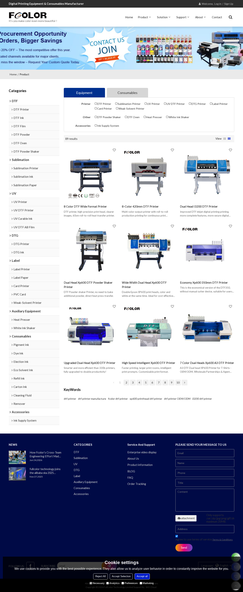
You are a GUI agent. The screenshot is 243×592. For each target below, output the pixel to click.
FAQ (130, 477)
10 (178, 382)
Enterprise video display (141, 452)
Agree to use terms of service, (204, 539)
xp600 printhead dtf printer (146, 398)
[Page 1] (113, 382)
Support (181, 17)
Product (143, 17)
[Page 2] (184, 382)
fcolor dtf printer (118, 398)
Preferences (131, 583)
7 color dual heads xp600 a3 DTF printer (207, 362)
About (199, 17)
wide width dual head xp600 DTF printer (144, 285)
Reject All (100, 576)
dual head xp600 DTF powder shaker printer (88, 285)
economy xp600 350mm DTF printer (204, 282)
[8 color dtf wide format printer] (91, 173)
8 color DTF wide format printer (85, 206)
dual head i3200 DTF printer (199, 206)
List (224, 139)
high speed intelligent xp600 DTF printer (148, 362)
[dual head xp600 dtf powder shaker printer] (91, 249)
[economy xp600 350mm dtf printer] (207, 249)
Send (184, 547)
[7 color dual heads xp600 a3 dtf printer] (207, 329)
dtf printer (70, 398)
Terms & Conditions (222, 539)
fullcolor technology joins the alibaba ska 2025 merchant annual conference (45, 471)
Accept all (142, 576)
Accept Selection (121, 576)
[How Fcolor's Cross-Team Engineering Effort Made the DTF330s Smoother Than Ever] (17, 457)
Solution (162, 17)
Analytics (114, 583)
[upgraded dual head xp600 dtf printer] (91, 329)
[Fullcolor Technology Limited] (33, 15)
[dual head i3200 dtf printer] (207, 173)
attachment (188, 518)
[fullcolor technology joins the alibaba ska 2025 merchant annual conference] (17, 474)
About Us (133, 458)
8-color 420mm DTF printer (140, 206)
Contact (217, 17)
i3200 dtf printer (202, 398)
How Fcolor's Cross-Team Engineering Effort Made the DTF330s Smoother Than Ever (45, 454)
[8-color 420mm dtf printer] (149, 173)
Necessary (98, 583)
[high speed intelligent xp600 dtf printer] (149, 329)
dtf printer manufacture (92, 398)
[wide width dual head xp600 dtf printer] (149, 249)
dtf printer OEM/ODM (177, 398)
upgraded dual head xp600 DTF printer (89, 362)
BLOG (131, 471)
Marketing (148, 583)
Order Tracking (136, 483)
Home (129, 17)
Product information (140, 464)
